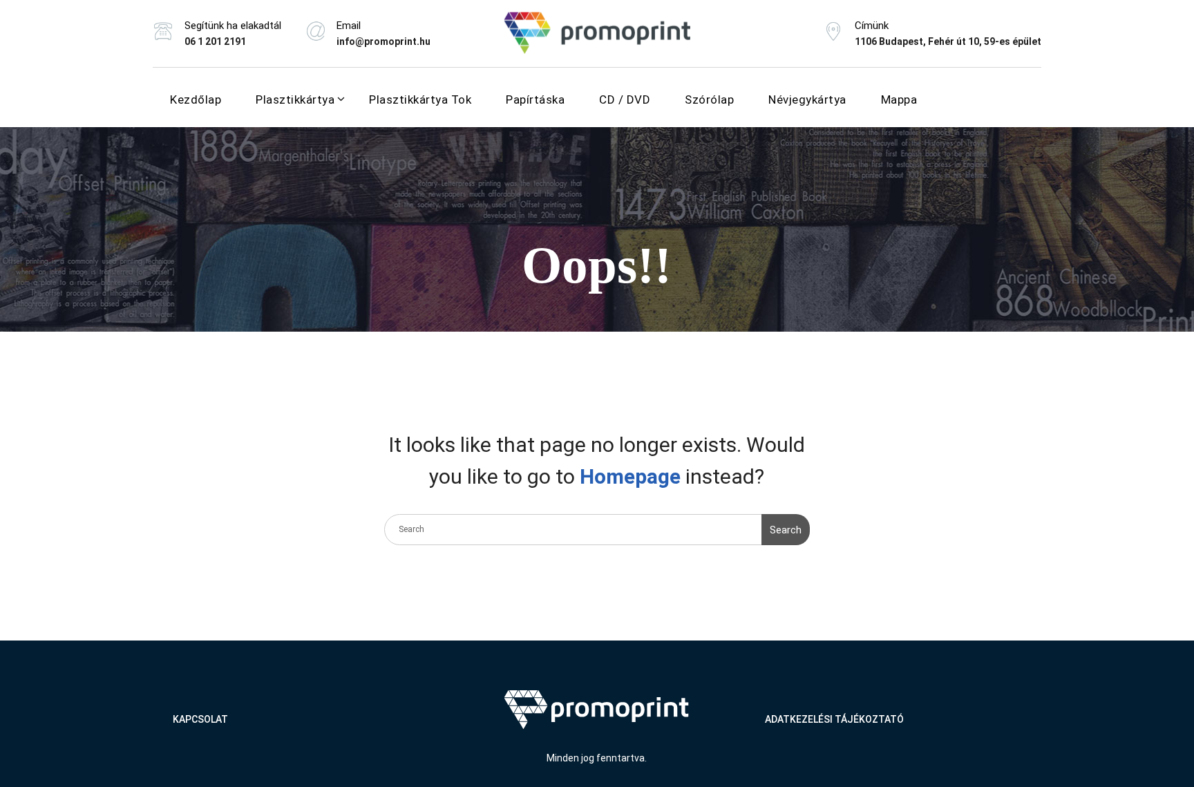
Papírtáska (535, 99)
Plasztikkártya (295, 99)
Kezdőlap (195, 99)
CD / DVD (624, 99)
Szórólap (709, 99)
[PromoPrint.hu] (597, 33)
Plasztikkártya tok (420, 99)
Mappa (899, 99)
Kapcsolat (200, 719)
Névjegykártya (807, 99)
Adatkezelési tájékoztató (834, 719)
